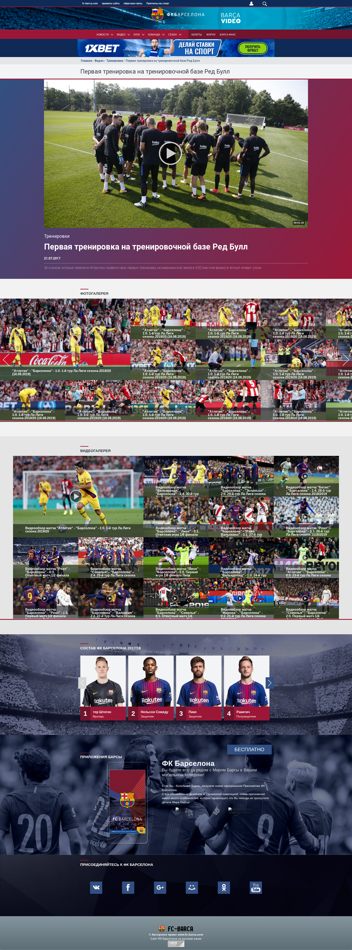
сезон (172, 34)
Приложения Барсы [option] (101, 757)
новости (103, 34)
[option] (176, 360)
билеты (196, 34)
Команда (154, 34)
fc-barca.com (90, 3)
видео (121, 34)
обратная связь (133, 3)
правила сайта (111, 3)
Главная (86, 60)
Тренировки (114, 60)
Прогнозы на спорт (157, 3)
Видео (99, 60)
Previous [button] (82, 683)
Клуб (137, 34)
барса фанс (228, 34)
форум (210, 34)
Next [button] (270, 683)
